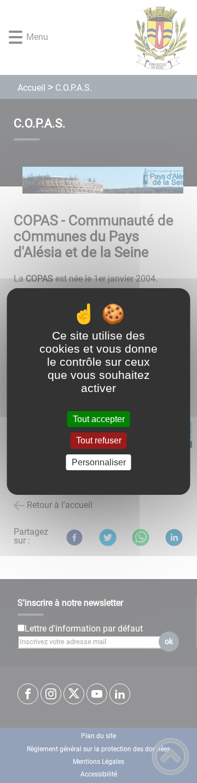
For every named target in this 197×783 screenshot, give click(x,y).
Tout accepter (99, 419)
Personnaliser (99, 462)
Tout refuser (98, 441)
